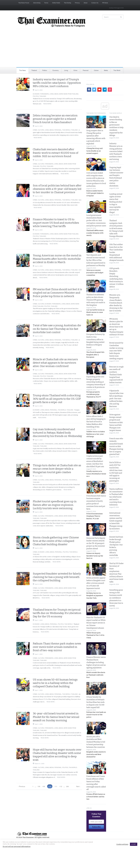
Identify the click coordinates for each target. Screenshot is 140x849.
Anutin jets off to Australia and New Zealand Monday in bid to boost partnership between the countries (95, 742)
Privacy (77, 3)
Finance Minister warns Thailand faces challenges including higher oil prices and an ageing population (96, 662)
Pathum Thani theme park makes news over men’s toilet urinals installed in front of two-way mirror (57, 647)
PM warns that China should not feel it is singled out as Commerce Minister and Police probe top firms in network (57, 293)
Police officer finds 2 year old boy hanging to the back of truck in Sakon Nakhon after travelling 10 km (96, 421)
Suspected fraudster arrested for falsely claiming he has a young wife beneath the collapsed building (57, 577)
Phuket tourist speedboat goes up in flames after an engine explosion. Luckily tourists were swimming (55, 505)
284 (67, 786)
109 (43, 786)
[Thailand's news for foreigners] (52, 22)
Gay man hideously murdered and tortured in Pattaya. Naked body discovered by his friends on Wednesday (57, 433)
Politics (44, 70)
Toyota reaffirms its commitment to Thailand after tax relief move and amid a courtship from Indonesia (116, 497)
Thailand (34, 70)
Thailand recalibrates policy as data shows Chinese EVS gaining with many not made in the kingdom (95, 300)
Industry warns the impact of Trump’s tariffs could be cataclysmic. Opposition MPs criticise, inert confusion (57, 83)
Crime (75, 70)
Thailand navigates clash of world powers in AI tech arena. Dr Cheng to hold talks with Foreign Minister (116, 228)
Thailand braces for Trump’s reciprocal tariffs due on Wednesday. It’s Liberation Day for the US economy (57, 613)
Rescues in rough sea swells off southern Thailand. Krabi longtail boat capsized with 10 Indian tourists (116, 375)
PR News (105, 3)
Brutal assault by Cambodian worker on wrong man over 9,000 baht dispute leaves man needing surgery (116, 351)
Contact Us (94, 3)
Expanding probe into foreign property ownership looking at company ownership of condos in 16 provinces (95, 382)
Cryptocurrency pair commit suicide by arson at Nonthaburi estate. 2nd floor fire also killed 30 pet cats (95, 461)
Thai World (116, 70)
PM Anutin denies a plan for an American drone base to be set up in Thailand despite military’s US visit (116, 327)
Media (106, 70)
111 (56, 786)
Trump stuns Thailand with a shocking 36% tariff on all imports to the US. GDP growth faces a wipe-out (57, 399)
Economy (56, 70)
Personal (85, 70)
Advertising (36, 3)
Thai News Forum (23, 3)
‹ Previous (21, 786)
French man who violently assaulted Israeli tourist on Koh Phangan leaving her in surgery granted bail (116, 446)
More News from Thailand (68, 94)
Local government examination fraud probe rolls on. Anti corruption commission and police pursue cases (96, 220)
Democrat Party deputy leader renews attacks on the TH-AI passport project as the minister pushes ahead (95, 543)
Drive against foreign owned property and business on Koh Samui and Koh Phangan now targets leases (116, 422)
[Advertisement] (70, 51)
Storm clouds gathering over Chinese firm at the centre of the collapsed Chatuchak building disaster (56, 541)
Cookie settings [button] (122, 844)
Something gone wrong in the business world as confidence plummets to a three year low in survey (116, 598)
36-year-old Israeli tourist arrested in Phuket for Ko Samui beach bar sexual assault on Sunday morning (56, 717)
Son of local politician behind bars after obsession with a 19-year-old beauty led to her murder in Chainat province (57, 189)
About (85, 3)
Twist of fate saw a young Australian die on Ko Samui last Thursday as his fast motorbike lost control (57, 329)
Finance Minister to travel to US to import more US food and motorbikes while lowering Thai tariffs (56, 223)
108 (39, 786)
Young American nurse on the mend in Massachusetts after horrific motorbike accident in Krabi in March (57, 259)
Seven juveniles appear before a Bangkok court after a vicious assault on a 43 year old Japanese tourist (95, 583)
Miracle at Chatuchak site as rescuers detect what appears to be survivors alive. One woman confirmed (55, 363)
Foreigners (44, 94)
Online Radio (56, 3)
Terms (46, 3)
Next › (78, 786)
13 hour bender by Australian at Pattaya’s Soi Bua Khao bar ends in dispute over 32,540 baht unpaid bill (95, 702)
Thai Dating (67, 3)
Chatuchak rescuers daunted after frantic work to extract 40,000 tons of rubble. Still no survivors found (55, 153)
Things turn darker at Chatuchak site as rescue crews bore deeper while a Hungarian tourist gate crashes (57, 469)
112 (60, 786)
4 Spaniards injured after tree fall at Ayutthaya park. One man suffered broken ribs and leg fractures (116, 398)
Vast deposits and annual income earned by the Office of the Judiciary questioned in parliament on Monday (95, 260)
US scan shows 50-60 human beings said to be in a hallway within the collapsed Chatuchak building (55, 683)
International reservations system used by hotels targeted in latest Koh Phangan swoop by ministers (115, 521)
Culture (96, 70)
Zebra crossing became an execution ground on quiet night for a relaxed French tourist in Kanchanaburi (55, 119)
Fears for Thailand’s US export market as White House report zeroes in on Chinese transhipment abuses (96, 622)
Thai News (22, 70)
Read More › (47, 104)
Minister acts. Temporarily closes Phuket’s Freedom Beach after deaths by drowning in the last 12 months (115, 303)
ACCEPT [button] (133, 844)
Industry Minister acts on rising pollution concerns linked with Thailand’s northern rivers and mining (115, 151)
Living (66, 70)
